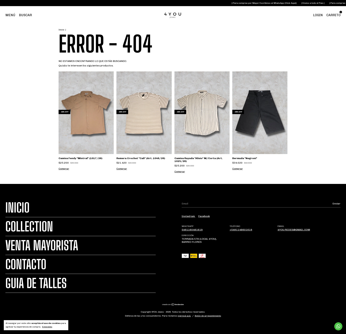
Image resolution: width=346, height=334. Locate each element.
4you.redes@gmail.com (294, 229)
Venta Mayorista (41, 245)
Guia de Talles (36, 283)
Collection (29, 226)
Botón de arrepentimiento (208, 316)
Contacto (25, 264)
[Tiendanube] (173, 304)
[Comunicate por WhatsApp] (338, 326)
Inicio (61, 29)
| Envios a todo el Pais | (301, 3)
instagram (188, 216)
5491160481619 (192, 229)
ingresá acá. (184, 316)
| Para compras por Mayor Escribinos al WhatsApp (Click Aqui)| (252, 3)
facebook (204, 216)
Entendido (47, 327)
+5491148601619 (241, 229)
